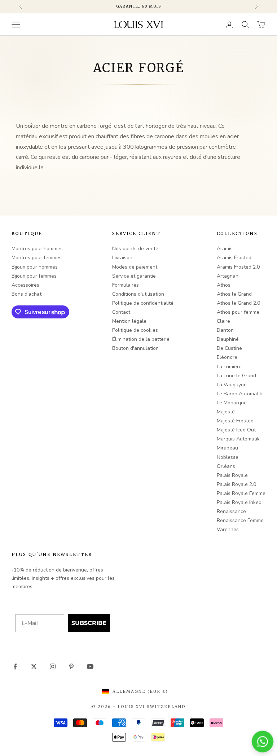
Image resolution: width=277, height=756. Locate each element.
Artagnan (227, 276)
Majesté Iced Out (236, 429)
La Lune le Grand (236, 375)
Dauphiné (228, 339)
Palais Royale (232, 475)
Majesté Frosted (235, 420)
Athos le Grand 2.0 (238, 303)
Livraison (122, 257)
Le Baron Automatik (239, 393)
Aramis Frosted (234, 257)
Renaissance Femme (240, 520)
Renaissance (231, 511)
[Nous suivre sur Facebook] (15, 666)
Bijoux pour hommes (35, 267)
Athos (223, 285)
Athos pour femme (238, 312)
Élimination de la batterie (141, 339)
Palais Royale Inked (239, 502)
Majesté (226, 411)
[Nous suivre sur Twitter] (34, 666)
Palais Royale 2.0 (236, 484)
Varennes (228, 529)
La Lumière (229, 366)
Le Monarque (232, 402)
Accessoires (25, 285)
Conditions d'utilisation (138, 294)
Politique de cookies (135, 330)
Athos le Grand (234, 294)
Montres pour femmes (37, 257)
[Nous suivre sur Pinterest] (71, 666)
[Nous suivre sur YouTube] (90, 666)
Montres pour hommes (37, 248)
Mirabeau (227, 447)
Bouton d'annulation (135, 348)
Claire (223, 321)
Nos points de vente (135, 248)
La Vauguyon (232, 384)
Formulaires (125, 285)
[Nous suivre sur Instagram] (52, 666)
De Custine (229, 348)
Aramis (225, 248)
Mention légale (129, 321)
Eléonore (227, 357)
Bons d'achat (26, 294)
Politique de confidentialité (142, 303)
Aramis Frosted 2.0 (238, 267)
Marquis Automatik (238, 438)
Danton (225, 330)
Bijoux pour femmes (34, 276)
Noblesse (227, 457)
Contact (121, 312)
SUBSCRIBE (88, 623)
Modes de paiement (134, 267)
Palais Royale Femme (241, 493)
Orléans (226, 466)
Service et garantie (134, 276)
